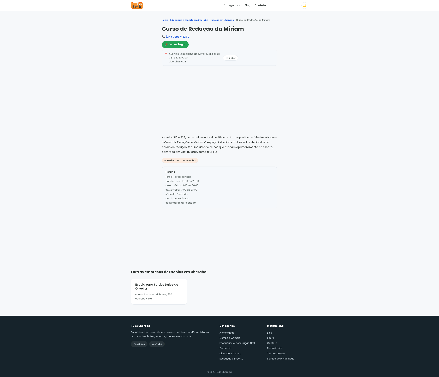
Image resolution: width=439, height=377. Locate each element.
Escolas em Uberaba (222, 20)
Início (165, 20)
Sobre (270, 338)
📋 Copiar (230, 58)
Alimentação (227, 332)
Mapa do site (274, 348)
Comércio (225, 348)
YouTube (157, 344)
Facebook (139, 344)
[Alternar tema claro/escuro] (304, 5)
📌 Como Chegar (175, 44)
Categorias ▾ (232, 5)
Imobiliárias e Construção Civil (237, 343)
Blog (247, 5)
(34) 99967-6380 (177, 37)
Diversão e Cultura (230, 353)
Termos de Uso (276, 353)
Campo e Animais (230, 338)
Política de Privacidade (280, 358)
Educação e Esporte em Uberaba (189, 20)
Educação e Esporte (231, 358)
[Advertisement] (219, 233)
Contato (260, 5)
